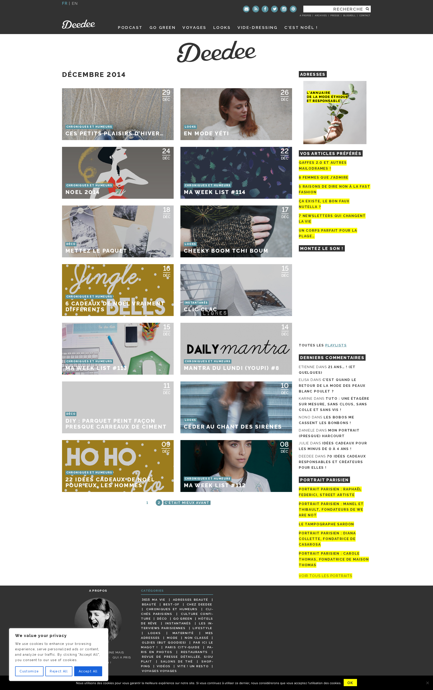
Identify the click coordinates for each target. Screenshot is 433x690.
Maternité (183, 633)
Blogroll (349, 15)
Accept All (88, 671)
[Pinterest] (293, 9)
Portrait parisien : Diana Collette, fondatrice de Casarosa (327, 539)
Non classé (197, 637)
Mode (172, 637)
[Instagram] (283, 9)
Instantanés (178, 623)
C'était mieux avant (187, 503)
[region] (58, 654)
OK (350, 683)
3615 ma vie (153, 599)
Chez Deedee (199, 604)
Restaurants (194, 652)
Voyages (194, 27)
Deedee (85, 24)
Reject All (59, 671)
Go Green (182, 618)
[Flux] (255, 9)
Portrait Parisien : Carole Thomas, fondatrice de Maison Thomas (334, 559)
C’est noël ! (301, 27)
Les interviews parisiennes (177, 625)
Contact (364, 15)
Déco (162, 618)
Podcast (130, 27)
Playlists (336, 345)
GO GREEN (163, 27)
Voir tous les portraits (325, 576)
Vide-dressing (257, 27)
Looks (222, 27)
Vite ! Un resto (193, 666)
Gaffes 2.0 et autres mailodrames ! (323, 165)
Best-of (171, 604)
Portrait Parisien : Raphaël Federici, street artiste (330, 492)
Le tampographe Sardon (326, 524)
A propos (305, 15)
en (75, 3)
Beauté (149, 604)
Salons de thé (177, 661)
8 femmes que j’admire (323, 177)
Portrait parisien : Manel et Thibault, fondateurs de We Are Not (331, 509)
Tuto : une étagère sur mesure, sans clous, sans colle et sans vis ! (334, 404)
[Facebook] (265, 9)
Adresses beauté (190, 599)
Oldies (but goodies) (164, 642)
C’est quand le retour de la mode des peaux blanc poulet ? (332, 385)
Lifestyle (202, 628)
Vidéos (163, 666)
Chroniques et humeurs (172, 609)
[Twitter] (274, 9)
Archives (321, 15)
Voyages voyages (159, 671)
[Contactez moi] (246, 9)
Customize (29, 671)
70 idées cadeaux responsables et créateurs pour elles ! (332, 462)
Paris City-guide (182, 647)
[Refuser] (427, 683)
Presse (334, 15)
